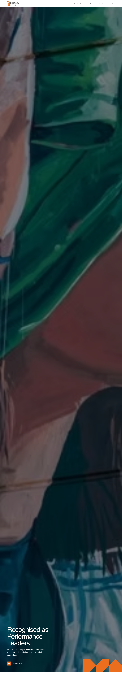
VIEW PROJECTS (17, 663)
